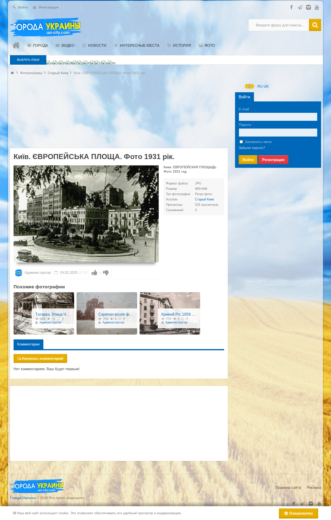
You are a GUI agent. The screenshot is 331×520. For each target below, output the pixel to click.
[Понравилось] (94, 272)
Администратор (37, 272)
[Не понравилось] (106, 272)
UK (266, 86)
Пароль (245, 124)
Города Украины (23, 498)
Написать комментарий (42, 358)
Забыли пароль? (252, 148)
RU (249, 86)
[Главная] (16, 45)
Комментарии (28, 344)
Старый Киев (204, 199)
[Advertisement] (119, 114)
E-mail (244, 109)
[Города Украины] (46, 27)
